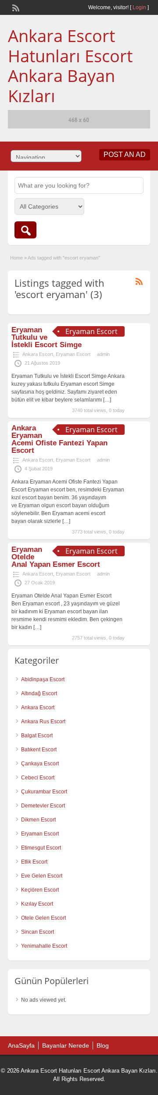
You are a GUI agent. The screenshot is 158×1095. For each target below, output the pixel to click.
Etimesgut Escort (41, 848)
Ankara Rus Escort (43, 721)
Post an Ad (125, 154)
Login (139, 7)
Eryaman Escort (73, 354)
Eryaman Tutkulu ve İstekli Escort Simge (46, 337)
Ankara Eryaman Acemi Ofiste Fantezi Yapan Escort (59, 439)
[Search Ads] (25, 229)
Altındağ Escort (39, 693)
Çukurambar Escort (44, 792)
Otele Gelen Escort (43, 918)
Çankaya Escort (40, 764)
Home (16, 257)
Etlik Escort (34, 862)
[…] (107, 400)
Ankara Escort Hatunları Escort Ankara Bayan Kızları (70, 65)
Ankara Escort (37, 354)
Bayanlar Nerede (65, 1045)
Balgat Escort (37, 735)
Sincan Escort (37, 932)
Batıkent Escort (39, 750)
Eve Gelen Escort (41, 876)
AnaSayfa (21, 1045)
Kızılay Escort (37, 904)
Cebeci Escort (37, 778)
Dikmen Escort (38, 820)
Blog (103, 1045)
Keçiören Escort (40, 890)
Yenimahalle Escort (44, 946)
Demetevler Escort (43, 806)
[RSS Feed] (14, 7)
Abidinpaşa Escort (43, 679)
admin (103, 354)
